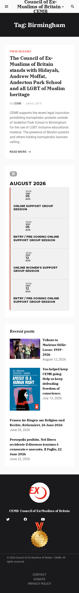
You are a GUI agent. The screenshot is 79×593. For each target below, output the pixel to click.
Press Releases (20, 51)
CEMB (17, 103)
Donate (39, 579)
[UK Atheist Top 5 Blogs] (39, 537)
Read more (18, 151)
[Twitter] (8, 519)
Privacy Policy (39, 584)
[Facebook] (25, 519)
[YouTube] (43, 519)
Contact (39, 574)
